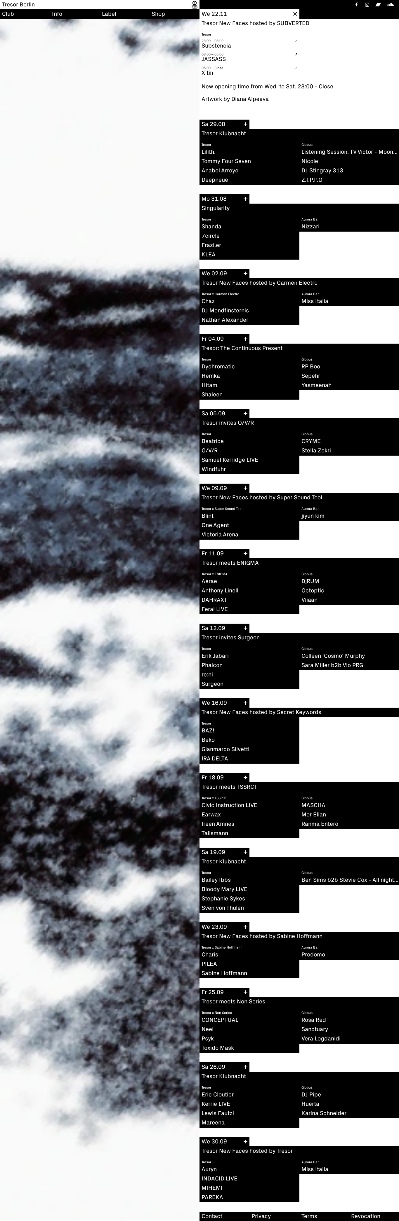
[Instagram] (367, 4)
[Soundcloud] (391, 4)
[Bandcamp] (378, 4)
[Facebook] (356, 4)
